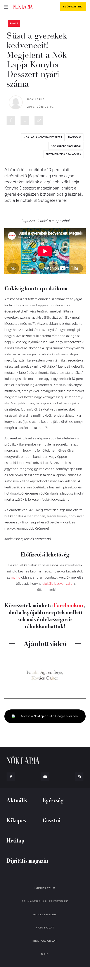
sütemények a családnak (63, 154)
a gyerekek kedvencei (66, 145)
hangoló (74, 137)
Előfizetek (72, 6)
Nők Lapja (23, 6)
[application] (45, 675)
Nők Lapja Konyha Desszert (43, 137)
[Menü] (6, 6)
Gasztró (51, 820)
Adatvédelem (45, 914)
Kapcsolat (45, 927)
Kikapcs (16, 820)
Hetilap (15, 840)
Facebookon (68, 605)
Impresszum (45, 888)
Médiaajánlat (45, 940)
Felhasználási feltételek (45, 901)
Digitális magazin (27, 860)
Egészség (53, 800)
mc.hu (15, 577)
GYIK (45, 953)
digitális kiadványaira (57, 583)
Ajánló (14, 23)
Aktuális (17, 800)
